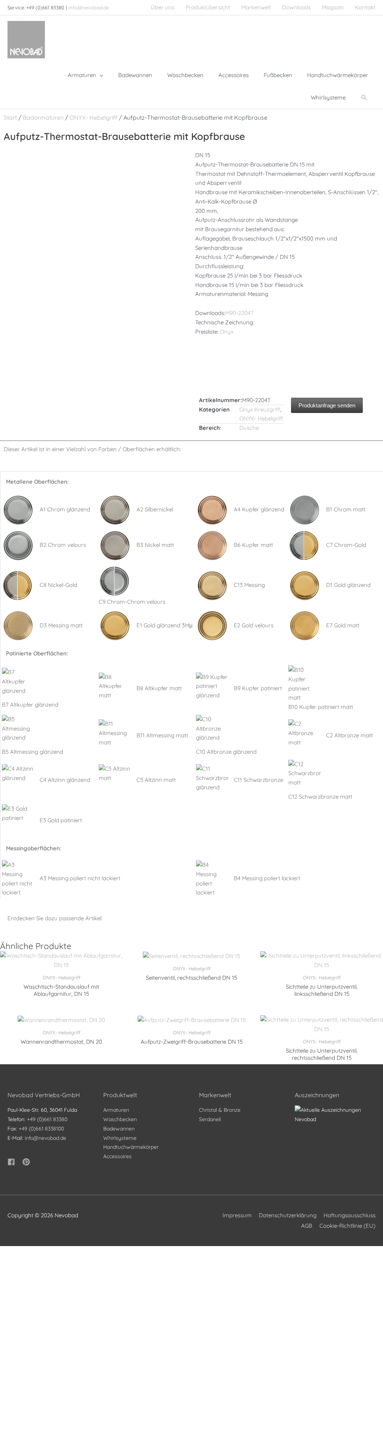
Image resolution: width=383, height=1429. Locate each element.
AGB (306, 1225)
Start (10, 117)
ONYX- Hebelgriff (93, 117)
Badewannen (119, 1128)
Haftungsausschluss (350, 1215)
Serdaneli (210, 1119)
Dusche (249, 427)
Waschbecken (120, 1119)
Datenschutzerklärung (287, 1215)
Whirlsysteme (120, 1138)
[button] (364, 97)
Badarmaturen (43, 117)
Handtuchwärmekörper (131, 1147)
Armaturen (116, 1110)
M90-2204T (239, 312)
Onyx (226, 331)
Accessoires (117, 1156)
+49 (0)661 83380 (47, 1119)
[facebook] (14, 1162)
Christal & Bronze (219, 1110)
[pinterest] (27, 1162)
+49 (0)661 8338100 (41, 1128)
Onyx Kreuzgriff (259, 409)
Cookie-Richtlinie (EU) (347, 1225)
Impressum (237, 1215)
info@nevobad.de (88, 7)
